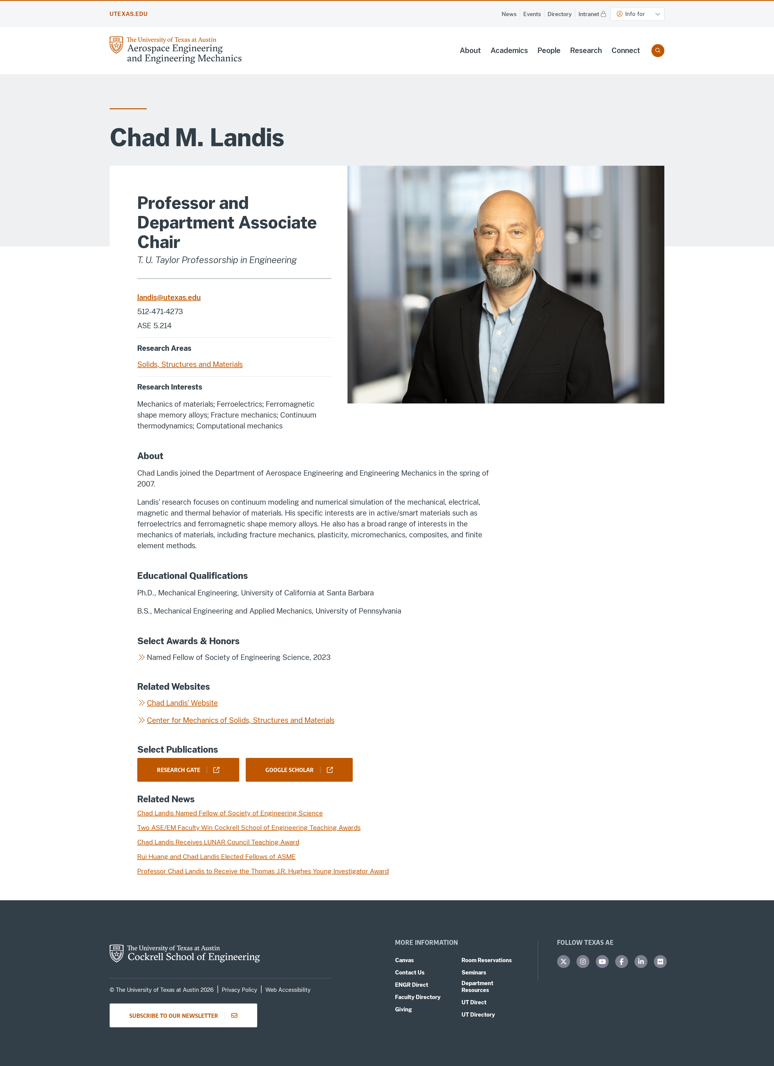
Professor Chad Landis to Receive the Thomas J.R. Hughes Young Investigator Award (263, 871)
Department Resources (477, 986)
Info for (635, 13)
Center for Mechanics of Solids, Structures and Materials (240, 720)
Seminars (474, 972)
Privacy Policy (239, 990)
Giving (403, 1009)
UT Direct (474, 1002)
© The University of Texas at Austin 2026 (162, 990)
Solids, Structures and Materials (190, 364)
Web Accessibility (288, 990)
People (549, 50)
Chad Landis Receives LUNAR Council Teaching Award (218, 842)
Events (532, 14)
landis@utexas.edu (169, 297)
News (509, 14)
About (470, 50)
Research (586, 50)
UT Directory (478, 1014)
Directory (560, 14)
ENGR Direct (411, 985)
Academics (509, 50)
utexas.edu (129, 14)
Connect (626, 50)
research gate (178, 769)
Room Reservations (487, 960)
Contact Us (409, 972)
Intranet (588, 14)
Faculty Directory (418, 997)
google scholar (289, 769)
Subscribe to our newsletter (173, 1015)
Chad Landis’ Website (182, 703)
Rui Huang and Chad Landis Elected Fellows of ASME (216, 856)
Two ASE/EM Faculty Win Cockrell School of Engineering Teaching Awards (249, 827)
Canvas (404, 960)
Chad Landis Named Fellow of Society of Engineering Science (230, 813)
